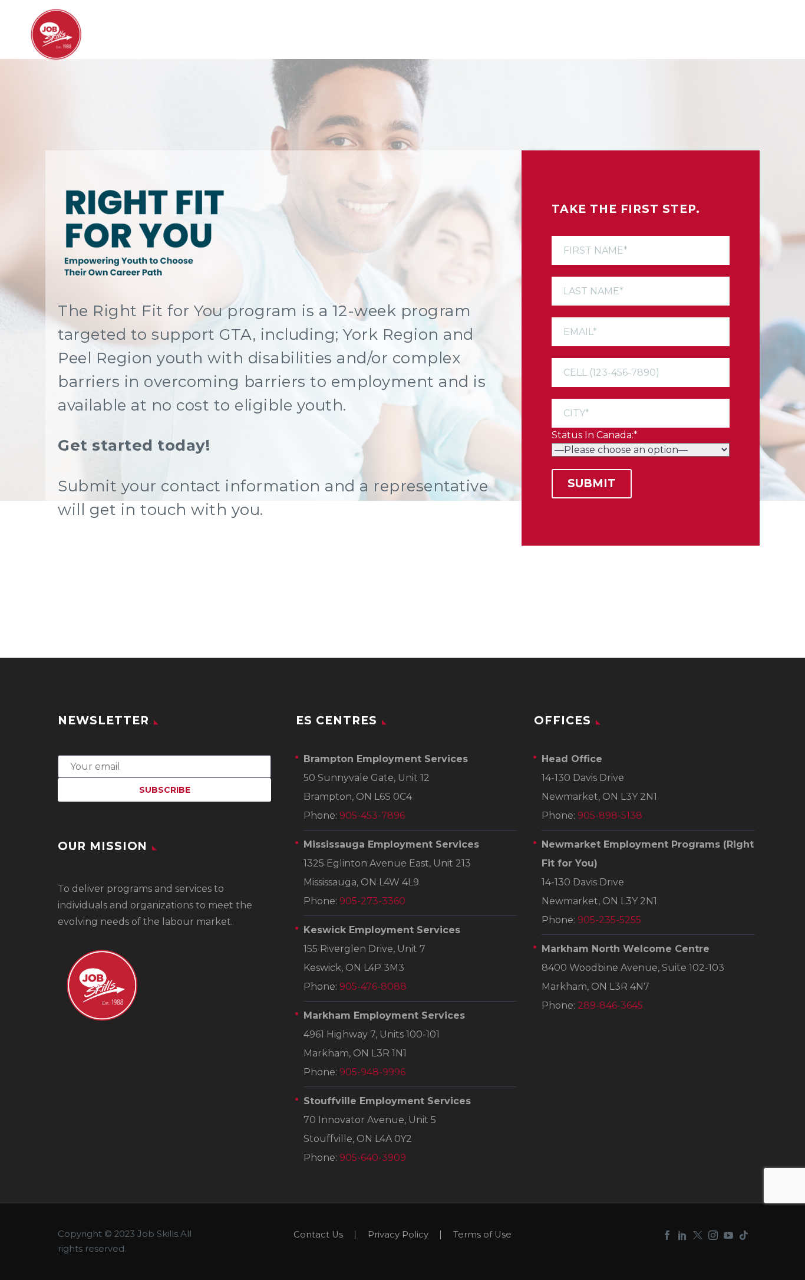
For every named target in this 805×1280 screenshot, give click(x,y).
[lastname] (641, 284)
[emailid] (641, 324)
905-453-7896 (372, 815)
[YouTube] (728, 1235)
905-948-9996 (372, 1072)
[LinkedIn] (682, 1235)
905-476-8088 (373, 986)
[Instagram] (713, 1235)
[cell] (641, 365)
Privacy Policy (398, 1234)
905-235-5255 (609, 919)
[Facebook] (667, 1235)
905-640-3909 (372, 1157)
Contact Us (318, 1234)
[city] (641, 406)
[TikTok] (743, 1235)
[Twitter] (697, 1235)
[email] (164, 766)
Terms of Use (482, 1234)
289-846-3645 (610, 1005)
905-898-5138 (610, 815)
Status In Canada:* (595, 435)
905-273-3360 (372, 901)
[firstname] (641, 243)
